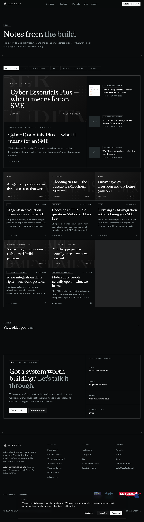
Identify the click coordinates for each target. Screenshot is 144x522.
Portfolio (76, 4)
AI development (54, 463)
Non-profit (86, 454)
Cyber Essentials (54, 454)
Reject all (103, 513)
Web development (56, 459)
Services (50, 4)
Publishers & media (90, 463)
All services (52, 477)
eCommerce (53, 472)
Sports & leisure (89, 468)
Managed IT (52, 450)
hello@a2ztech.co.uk (98, 370)
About (94, 4)
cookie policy (69, 506)
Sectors (63, 4)
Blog (86, 4)
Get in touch (16, 410)
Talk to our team (130, 4)
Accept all (116, 513)
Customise (90, 513)
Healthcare (87, 450)
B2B (83, 459)
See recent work (37, 410)
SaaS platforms (54, 468)
